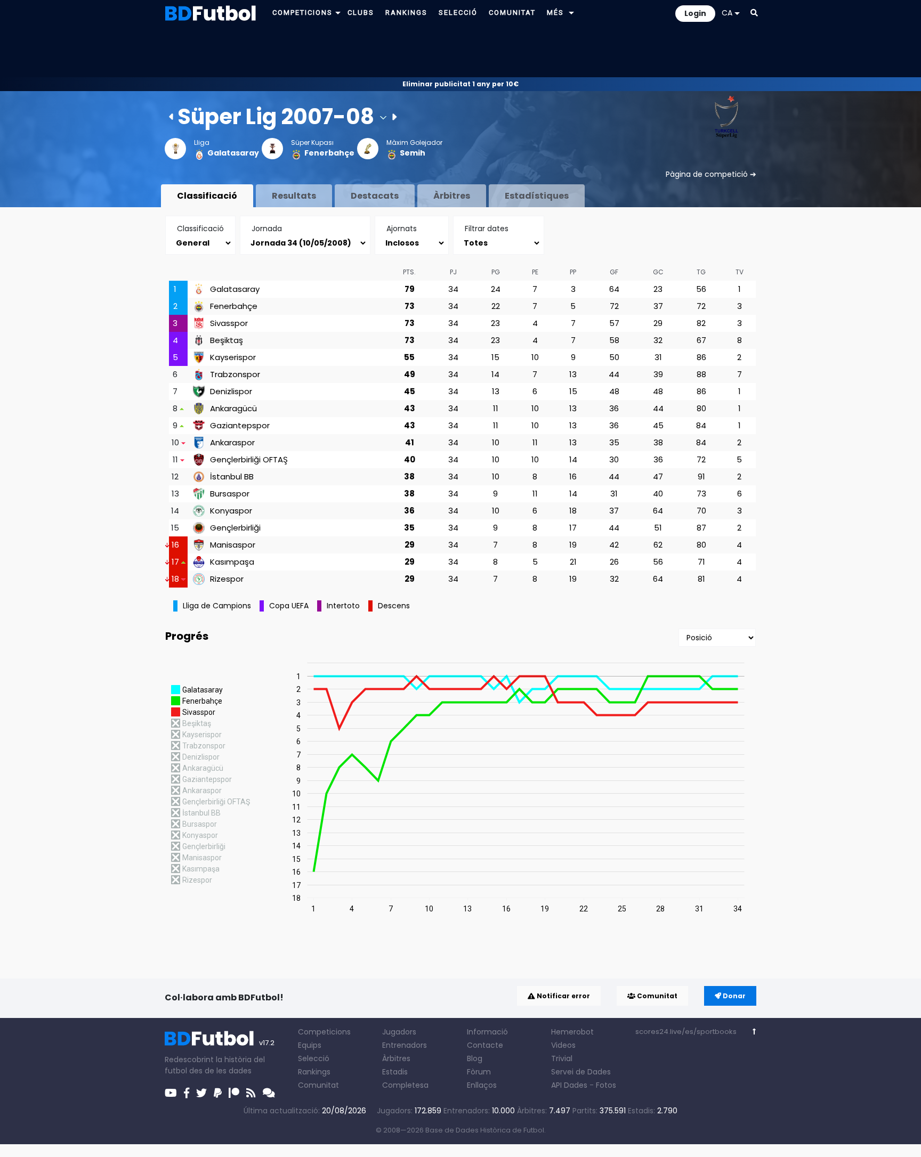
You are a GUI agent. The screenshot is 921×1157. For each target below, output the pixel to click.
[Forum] (269, 1093)
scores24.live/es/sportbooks (686, 1031)
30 (614, 459)
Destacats (375, 196)
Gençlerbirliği (235, 528)
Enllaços (482, 1085)
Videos (563, 1045)
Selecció (313, 1058)
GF (614, 271)
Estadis (395, 1071)
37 (658, 306)
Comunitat (656, 995)
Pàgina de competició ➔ (711, 174)
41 (409, 442)
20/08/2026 (344, 1110)
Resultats (294, 196)
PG (495, 271)
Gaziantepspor (240, 425)
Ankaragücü (233, 408)
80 (701, 408)
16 (573, 476)
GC (658, 271)
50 (614, 357)
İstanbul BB (232, 477)
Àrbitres (451, 196)
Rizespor (227, 579)
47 (658, 476)
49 (409, 374)
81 (701, 578)
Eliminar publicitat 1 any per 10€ (460, 83)
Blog (474, 1058)
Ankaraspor (232, 442)
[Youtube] (171, 1093)
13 (573, 374)
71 (701, 561)
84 (701, 425)
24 (495, 289)
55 (409, 357)
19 (573, 544)
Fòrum (479, 1071)
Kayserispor (233, 357)
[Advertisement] (460, 51)
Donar (733, 995)
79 (410, 289)
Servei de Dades (581, 1071)
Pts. (409, 271)
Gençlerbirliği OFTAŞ (249, 460)
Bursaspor (229, 494)
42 (614, 544)
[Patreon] (234, 1093)
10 (535, 357)
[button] (338, 13)
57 (614, 323)
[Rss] (251, 1093)
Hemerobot (572, 1031)
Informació (487, 1031)
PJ (453, 271)
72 (614, 306)
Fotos (606, 1085)
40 (409, 459)
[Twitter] (201, 1093)
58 (614, 340)
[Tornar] (754, 1031)
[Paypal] (218, 1093)
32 (658, 340)
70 (701, 510)
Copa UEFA (289, 605)
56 (701, 289)
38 (658, 442)
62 (658, 544)
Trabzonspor (235, 374)
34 (453, 289)
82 (701, 323)
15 (495, 357)
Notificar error (562, 995)
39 (658, 374)
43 (409, 408)
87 (701, 527)
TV (740, 271)
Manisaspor (232, 545)
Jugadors (399, 1031)
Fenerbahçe (329, 153)
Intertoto (343, 605)
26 (614, 561)
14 (495, 374)
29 (658, 323)
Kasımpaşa (232, 562)
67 (701, 340)
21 (573, 561)
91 (701, 476)
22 (495, 306)
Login (695, 13)
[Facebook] (186, 1093)
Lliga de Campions (217, 605)
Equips (309, 1045)
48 (614, 391)
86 (701, 357)
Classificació (207, 196)
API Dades (569, 1085)
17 (573, 527)
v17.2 (266, 1043)
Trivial (561, 1058)
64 (614, 289)
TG (701, 271)
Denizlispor (231, 391)
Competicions (324, 1031)
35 (614, 442)
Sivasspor (229, 323)
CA (727, 12)
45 (409, 391)
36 (614, 408)
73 (410, 306)
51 (658, 527)
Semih (412, 153)
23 (658, 289)
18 (573, 510)
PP (573, 271)
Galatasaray (233, 153)
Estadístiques (537, 196)
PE (535, 271)
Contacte (485, 1045)
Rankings (314, 1071)
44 (614, 374)
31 (658, 357)
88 (701, 374)
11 (495, 408)
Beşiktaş (226, 340)
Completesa (405, 1085)
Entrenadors (404, 1045)
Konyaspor (231, 511)
